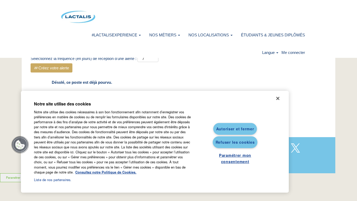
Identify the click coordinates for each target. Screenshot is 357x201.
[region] (155, 142)
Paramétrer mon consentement (235, 158)
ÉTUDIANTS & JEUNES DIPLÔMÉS (273, 35)
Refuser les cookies (235, 142)
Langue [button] (269, 52)
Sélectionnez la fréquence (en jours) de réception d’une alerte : (83, 58)
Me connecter (293, 52)
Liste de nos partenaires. (52, 179)
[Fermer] (278, 98)
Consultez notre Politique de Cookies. (105, 172)
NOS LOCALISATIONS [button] (209, 35)
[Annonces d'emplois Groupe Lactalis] (78, 17)
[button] (20, 144)
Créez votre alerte (53, 68)
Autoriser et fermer (235, 128)
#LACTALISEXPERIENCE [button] (115, 35)
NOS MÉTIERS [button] (163, 35)
